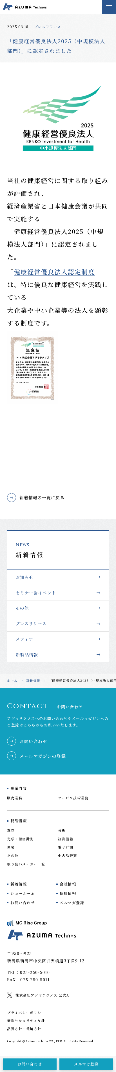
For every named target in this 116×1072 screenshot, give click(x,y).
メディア (24, 639)
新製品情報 (26, 654)
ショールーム (22, 893)
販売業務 (14, 797)
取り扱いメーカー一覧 (26, 863)
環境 (11, 847)
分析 (62, 830)
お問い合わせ (22, 902)
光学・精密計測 (20, 838)
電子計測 (65, 847)
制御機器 (65, 838)
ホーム (12, 680)
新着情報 (33, 680)
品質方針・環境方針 (24, 1028)
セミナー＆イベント (35, 593)
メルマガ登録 (72, 902)
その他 (22, 608)
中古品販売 (67, 855)
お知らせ (24, 577)
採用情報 (68, 893)
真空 (11, 830)
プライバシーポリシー (26, 1012)
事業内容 (18, 788)
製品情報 (18, 820)
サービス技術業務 (73, 797)
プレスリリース (47, 26)
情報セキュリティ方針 (26, 1020)
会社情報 (68, 884)
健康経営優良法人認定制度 (54, 271)
